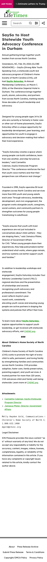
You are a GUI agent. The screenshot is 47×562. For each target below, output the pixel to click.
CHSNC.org (29, 331)
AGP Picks (7, 4)
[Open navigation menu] (4, 23)
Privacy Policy (36, 557)
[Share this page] (43, 23)
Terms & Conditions (35, 552)
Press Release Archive (27, 546)
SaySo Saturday (15, 81)
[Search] (30, 23)
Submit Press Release (13, 552)
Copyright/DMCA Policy (15, 557)
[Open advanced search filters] (36, 23)
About (12, 546)
